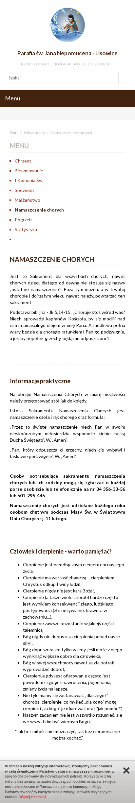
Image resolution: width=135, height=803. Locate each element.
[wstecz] (72, 239)
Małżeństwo (27, 200)
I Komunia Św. (29, 180)
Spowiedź (24, 190)
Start (14, 132)
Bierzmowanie (29, 170)
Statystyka (26, 229)
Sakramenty (34, 132)
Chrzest (23, 160)
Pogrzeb (23, 219)
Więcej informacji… (34, 797)
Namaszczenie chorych (39, 210)
